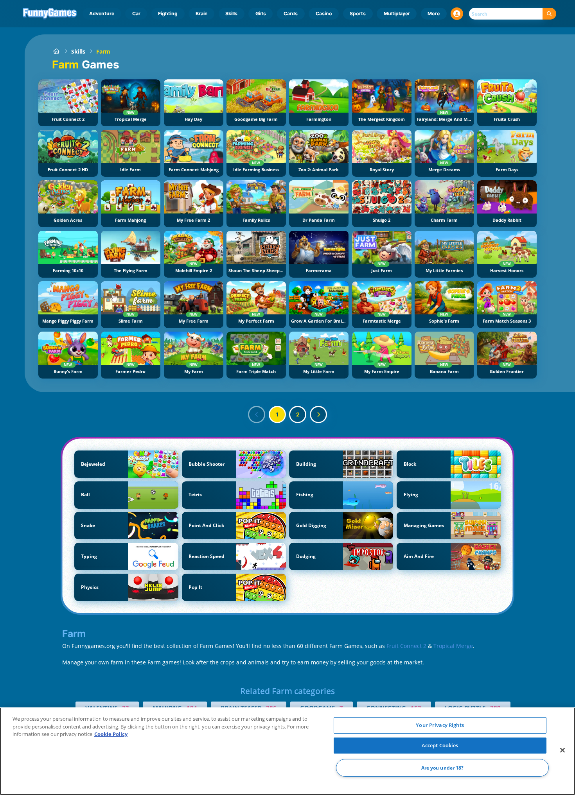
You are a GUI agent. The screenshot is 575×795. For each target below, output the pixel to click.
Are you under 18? (442, 767)
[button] (457, 13)
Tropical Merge (453, 646)
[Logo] (50, 13)
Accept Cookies (440, 745)
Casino (324, 13)
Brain (202, 13)
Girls (260, 13)
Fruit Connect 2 (406, 646)
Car (136, 13)
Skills (231, 13)
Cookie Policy (111, 734)
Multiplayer (397, 13)
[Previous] (256, 414)
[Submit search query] (549, 14)
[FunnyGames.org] (56, 51)
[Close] (562, 750)
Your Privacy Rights (440, 725)
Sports (358, 13)
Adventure (101, 13)
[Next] (318, 414)
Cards (291, 13)
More (434, 13)
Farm (103, 51)
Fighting (168, 13)
